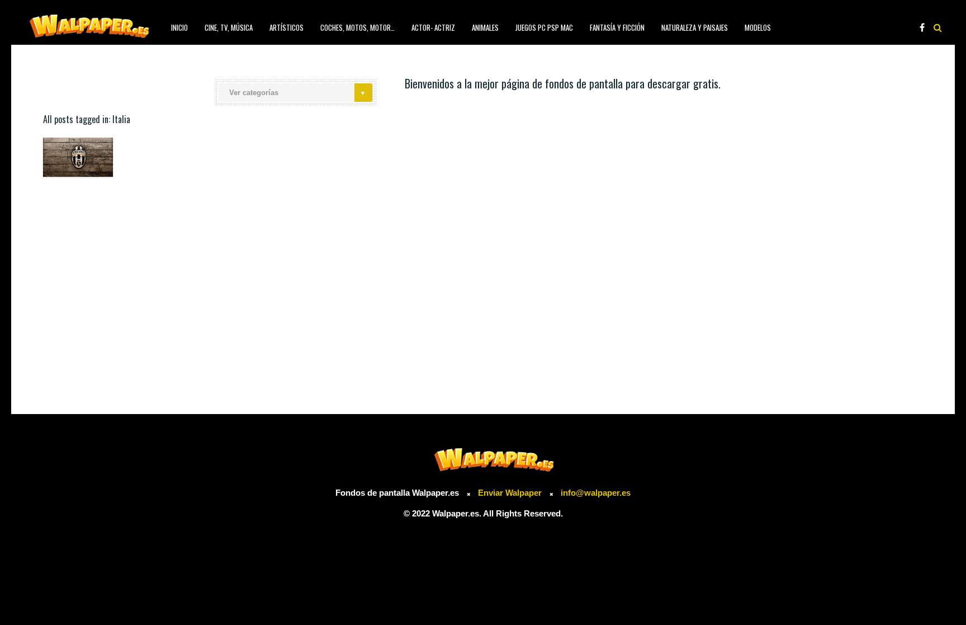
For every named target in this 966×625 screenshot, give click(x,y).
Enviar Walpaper (510, 492)
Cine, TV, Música (229, 27)
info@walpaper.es (596, 492)
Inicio (179, 27)
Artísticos (286, 27)
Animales (485, 27)
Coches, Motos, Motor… (357, 27)
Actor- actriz (433, 27)
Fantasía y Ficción (617, 27)
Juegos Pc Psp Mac (544, 27)
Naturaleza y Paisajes (694, 27)
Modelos (758, 27)
